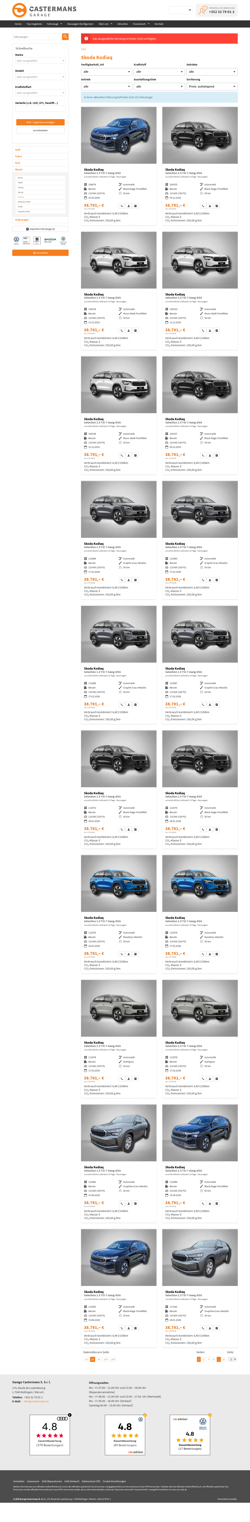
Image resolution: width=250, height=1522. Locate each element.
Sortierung (193, 79)
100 (106, 1359)
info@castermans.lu (36, 1401)
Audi (17, 149)
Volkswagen (22, 219)
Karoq (20, 192)
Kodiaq (21, 197)
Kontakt (159, 24)
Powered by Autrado (227, 1499)
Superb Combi (24, 211)
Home (18, 24)
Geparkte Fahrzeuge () (42, 229)
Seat (17, 162)
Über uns (104, 24)
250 (113, 1359)
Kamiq (20, 187)
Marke (19, 55)
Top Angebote (34, 24)
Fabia (20, 182)
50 (99, 1359)
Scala (20, 206)
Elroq (20, 177)
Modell (19, 71)
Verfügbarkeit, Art (92, 64)
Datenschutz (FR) (91, 1481)
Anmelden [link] (42, 252)
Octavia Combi (24, 201)
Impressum (33, 1481)
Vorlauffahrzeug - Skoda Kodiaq (118, 166)
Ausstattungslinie (145, 79)
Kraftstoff (140, 64)
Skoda (18, 169)
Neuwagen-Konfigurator (80, 24)
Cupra (18, 156)
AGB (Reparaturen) (52, 1481)
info (83, 49)
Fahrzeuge (52, 24)
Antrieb (85, 79)
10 (86, 1359)
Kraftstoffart (23, 87)
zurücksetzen (40, 130)
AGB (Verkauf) (71, 1481)
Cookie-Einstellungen (114, 1481)
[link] (122, 206)
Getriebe (191, 64)
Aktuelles (122, 24)
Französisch (139, 24)
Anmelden (19, 1481)
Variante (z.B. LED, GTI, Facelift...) (36, 103)
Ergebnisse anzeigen (40, 122)
